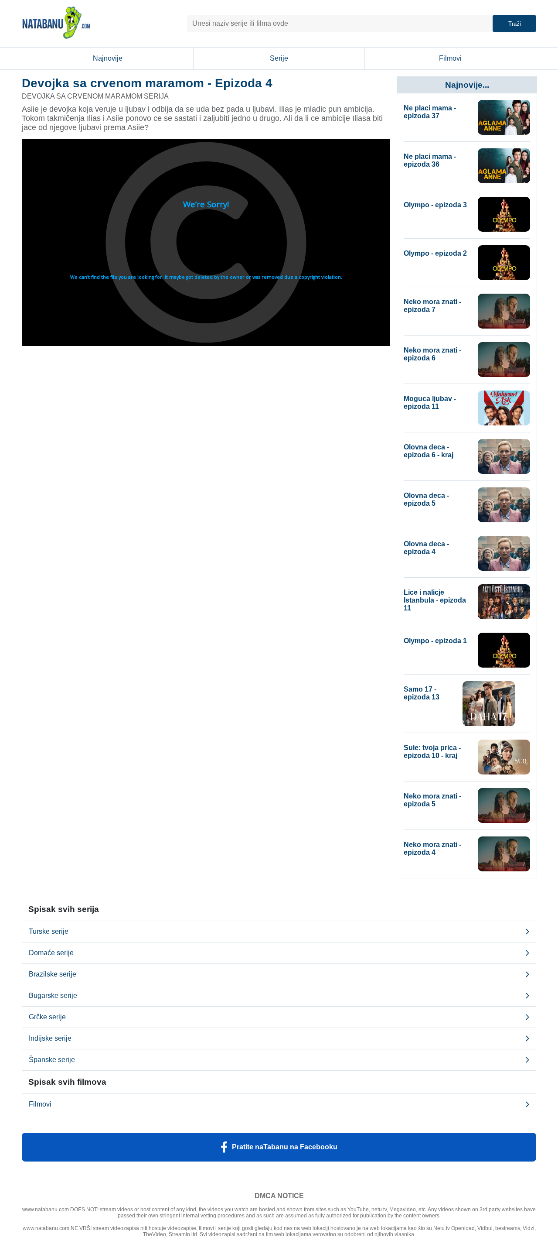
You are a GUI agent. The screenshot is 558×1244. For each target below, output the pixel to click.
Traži (514, 24)
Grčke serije (47, 1017)
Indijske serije (50, 1038)
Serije (279, 58)
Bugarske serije (53, 995)
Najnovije (107, 58)
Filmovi (450, 58)
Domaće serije (51, 952)
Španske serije (52, 1059)
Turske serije (48, 931)
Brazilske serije (52, 974)
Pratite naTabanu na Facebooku (284, 1147)
